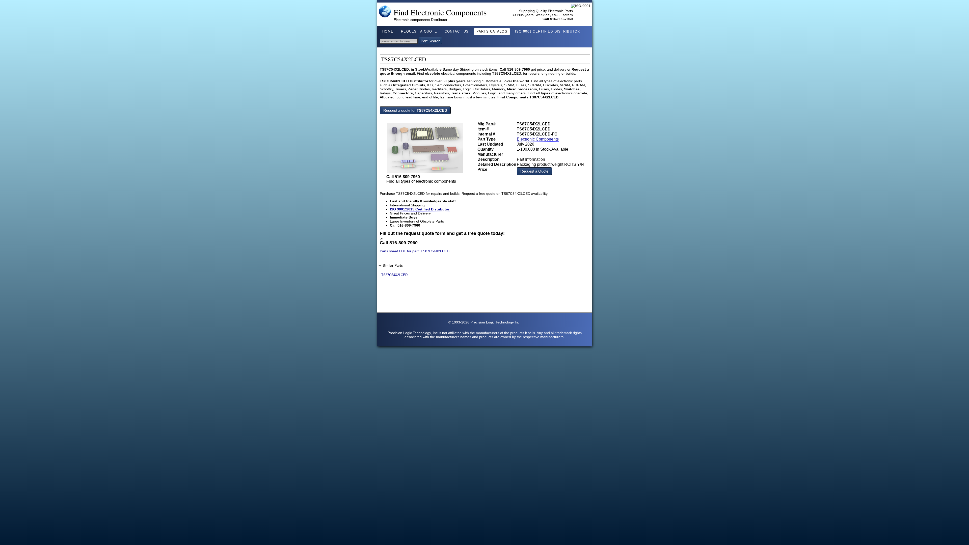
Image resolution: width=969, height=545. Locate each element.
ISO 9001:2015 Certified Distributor (419, 209)
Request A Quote (419, 31)
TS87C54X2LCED (394, 275)
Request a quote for (415, 110)
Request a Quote (534, 171)
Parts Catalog (491, 31)
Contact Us (457, 31)
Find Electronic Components (440, 12)
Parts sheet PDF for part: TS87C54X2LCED (414, 251)
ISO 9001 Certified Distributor (547, 31)
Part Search (430, 41)
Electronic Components (538, 139)
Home (387, 31)
